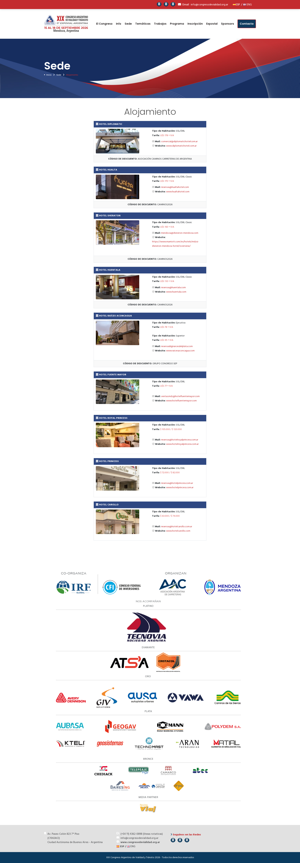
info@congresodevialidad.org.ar (209, 4)
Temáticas (143, 24)
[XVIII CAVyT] (66, 24)
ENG (249, 4)
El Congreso (104, 24)
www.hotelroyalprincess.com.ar (182, 444)
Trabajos (160, 24)
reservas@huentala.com (173, 288)
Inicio (49, 75)
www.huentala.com (176, 292)
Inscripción (195, 24)
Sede (128, 24)
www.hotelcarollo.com (178, 531)
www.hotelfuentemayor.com (181, 401)
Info (118, 24)
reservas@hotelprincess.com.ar (177, 483)
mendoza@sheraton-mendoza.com (179, 233)
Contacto (247, 24)
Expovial (212, 24)
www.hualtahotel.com (177, 192)
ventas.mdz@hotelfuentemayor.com (180, 396)
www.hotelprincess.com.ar (179, 488)
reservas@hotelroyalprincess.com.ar (179, 440)
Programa (177, 24)
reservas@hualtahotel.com (175, 187)
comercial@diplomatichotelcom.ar (179, 142)
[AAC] (234, 4)
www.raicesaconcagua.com (180, 351)
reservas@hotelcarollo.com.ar (176, 527)
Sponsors (227, 24)
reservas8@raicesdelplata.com (177, 346)
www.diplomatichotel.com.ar (181, 146)
